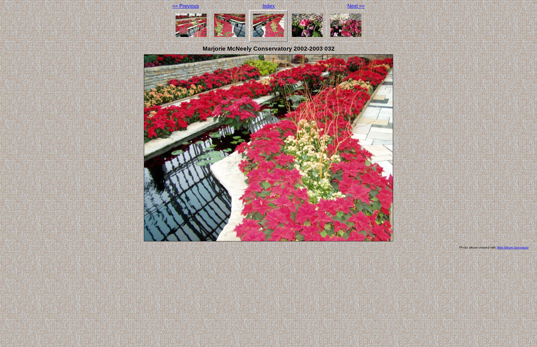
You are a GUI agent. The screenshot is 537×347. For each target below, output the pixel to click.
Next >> (356, 6)
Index (269, 6)
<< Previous (185, 6)
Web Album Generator (513, 247)
